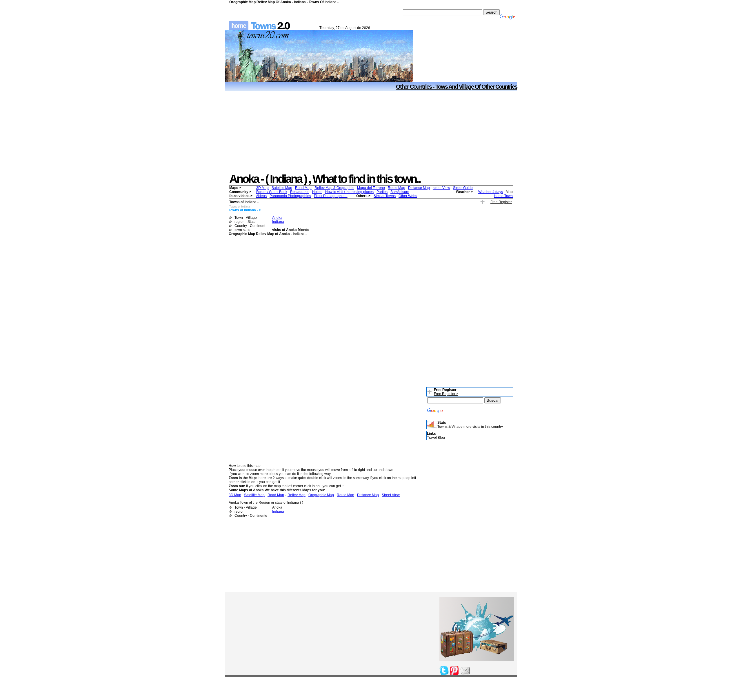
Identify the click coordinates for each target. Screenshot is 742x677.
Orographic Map (321, 495)
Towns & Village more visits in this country (470, 427)
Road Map (303, 188)
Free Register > (446, 394)
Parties (382, 192)
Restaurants (299, 192)
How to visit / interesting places (349, 192)
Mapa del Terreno (371, 188)
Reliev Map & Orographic (334, 188)
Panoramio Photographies (290, 196)
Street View (391, 495)
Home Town (503, 196)
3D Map (262, 188)
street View (441, 188)
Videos (261, 196)
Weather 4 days (490, 192)
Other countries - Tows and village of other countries (456, 86)
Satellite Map (282, 188)
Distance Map (419, 188)
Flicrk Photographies (330, 196)
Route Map (396, 188)
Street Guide (463, 188)
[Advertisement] (371, 131)
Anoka (277, 218)
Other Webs (408, 196)
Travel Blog (436, 438)
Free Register (501, 202)
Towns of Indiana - (240, 206)
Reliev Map (296, 495)
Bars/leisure (399, 192)
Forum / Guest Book (271, 192)
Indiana (278, 222)
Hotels (317, 192)
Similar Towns (385, 196)
